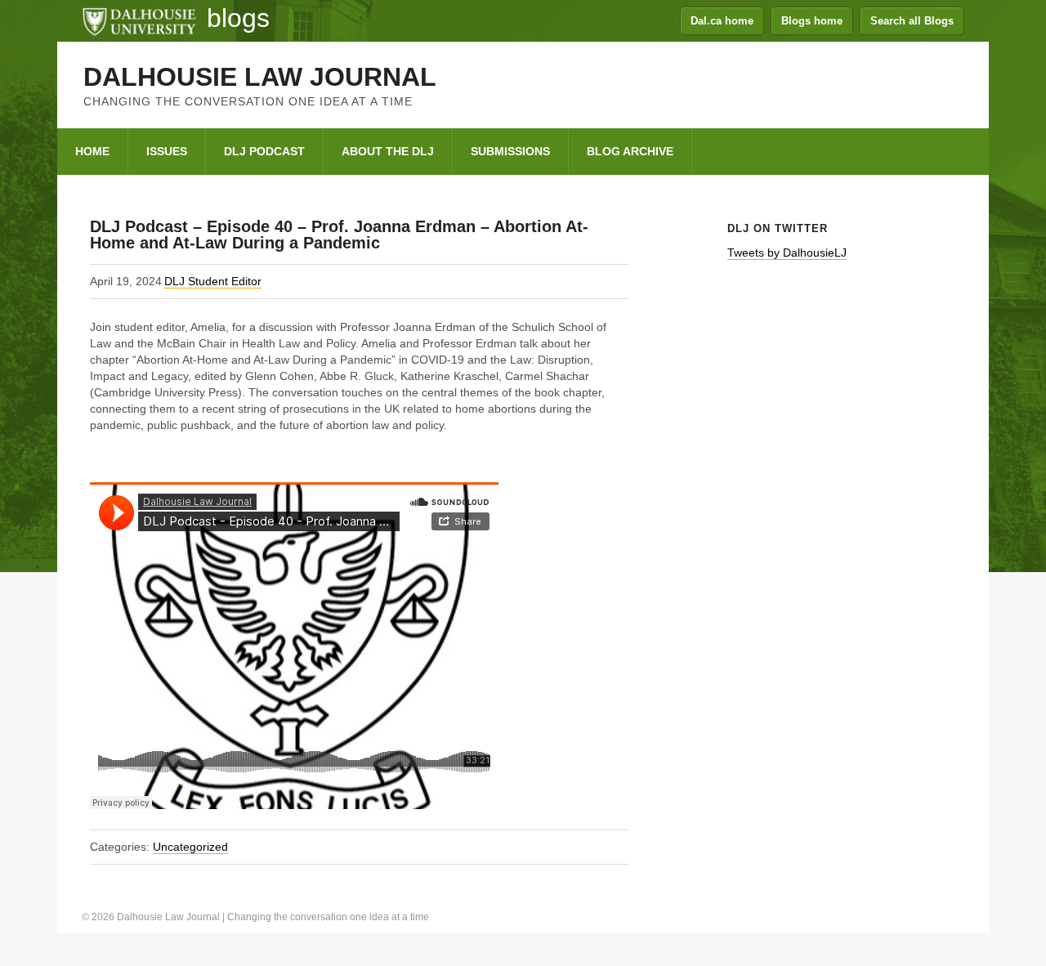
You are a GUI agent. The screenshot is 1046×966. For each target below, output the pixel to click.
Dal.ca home (722, 21)
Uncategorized (190, 846)
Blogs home (812, 21)
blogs (238, 18)
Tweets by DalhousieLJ (787, 252)
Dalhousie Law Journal (259, 77)
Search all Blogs (912, 21)
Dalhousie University (139, 20)
